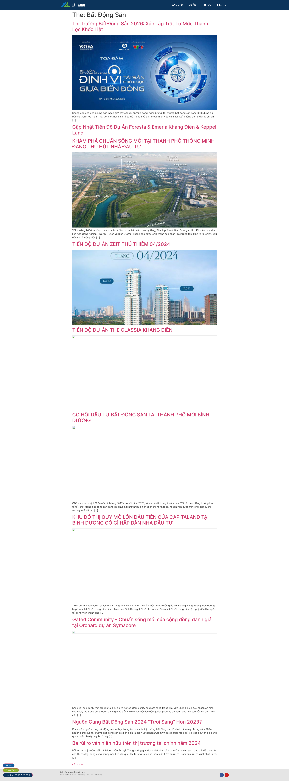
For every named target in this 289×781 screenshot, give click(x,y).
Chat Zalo (11, 770)
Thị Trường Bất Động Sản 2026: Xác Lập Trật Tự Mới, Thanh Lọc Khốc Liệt (140, 26)
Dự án (192, 4)
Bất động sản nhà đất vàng (72, 772)
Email (9, 765)
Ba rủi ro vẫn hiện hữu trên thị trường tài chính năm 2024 (136, 743)
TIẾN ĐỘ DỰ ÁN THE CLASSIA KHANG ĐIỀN (122, 330)
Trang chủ (176, 4)
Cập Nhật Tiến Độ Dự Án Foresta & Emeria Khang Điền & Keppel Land (144, 130)
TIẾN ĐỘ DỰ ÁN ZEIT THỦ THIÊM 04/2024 (121, 244)
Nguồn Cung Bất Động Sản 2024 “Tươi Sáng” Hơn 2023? (137, 722)
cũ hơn (77, 764)
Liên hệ (221, 4)
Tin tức (206, 4)
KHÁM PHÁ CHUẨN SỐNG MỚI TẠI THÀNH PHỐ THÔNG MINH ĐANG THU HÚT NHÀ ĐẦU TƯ (143, 144)
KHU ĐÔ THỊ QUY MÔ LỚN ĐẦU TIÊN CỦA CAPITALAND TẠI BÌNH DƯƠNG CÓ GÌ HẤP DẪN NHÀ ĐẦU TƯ (140, 520)
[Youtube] (227, 775)
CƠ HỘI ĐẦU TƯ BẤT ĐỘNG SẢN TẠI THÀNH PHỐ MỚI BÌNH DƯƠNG (140, 417)
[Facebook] (222, 775)
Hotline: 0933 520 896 (18, 775)
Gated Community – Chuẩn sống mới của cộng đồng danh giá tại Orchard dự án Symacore (141, 622)
